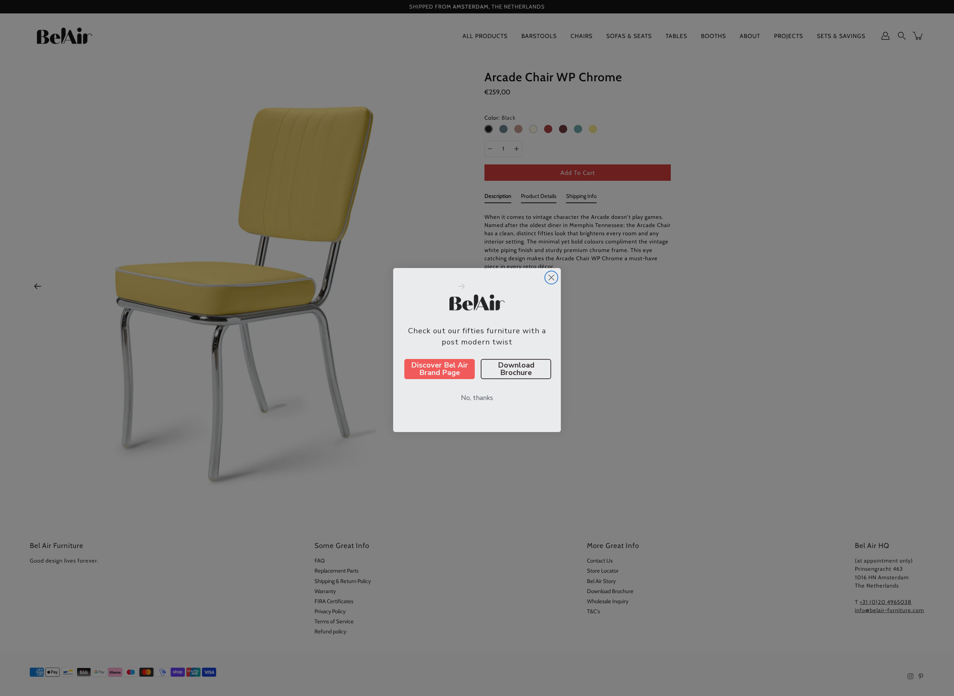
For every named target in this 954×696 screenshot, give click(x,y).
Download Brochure (516, 367)
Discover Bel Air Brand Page (439, 367)
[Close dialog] (551, 275)
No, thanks (477, 395)
